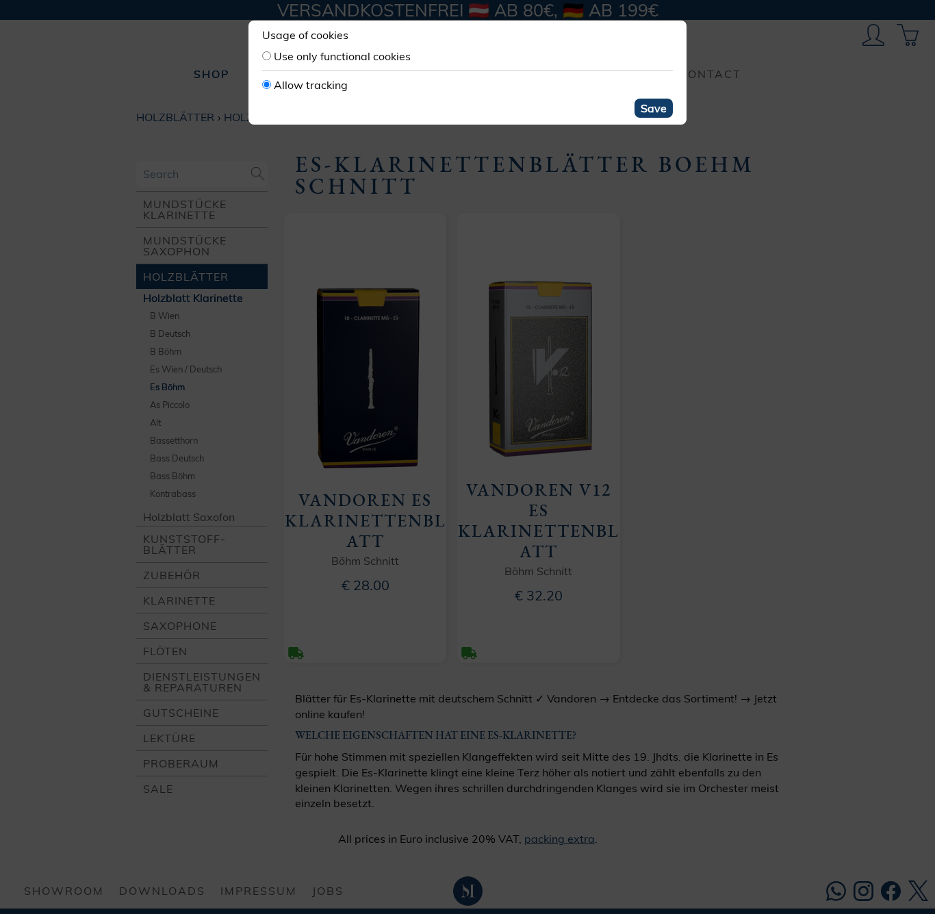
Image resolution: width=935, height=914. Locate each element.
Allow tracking (311, 85)
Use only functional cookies (342, 56)
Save (654, 108)
